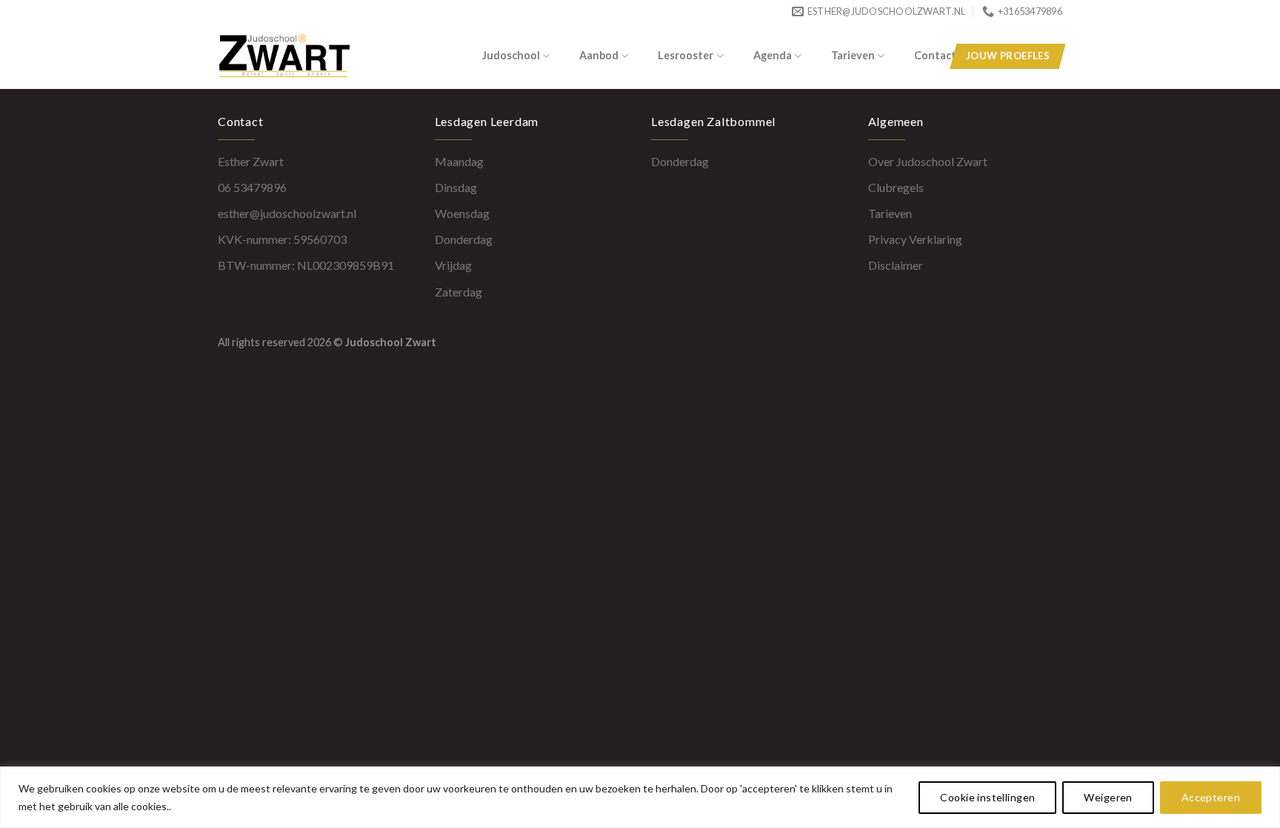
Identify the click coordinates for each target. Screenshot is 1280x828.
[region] (640, 797)
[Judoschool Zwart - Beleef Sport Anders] (309, 55)
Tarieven (853, 55)
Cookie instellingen (987, 797)
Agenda (772, 55)
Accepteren (1210, 797)
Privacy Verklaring (915, 239)
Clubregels (896, 187)
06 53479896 (252, 187)
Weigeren (1108, 797)
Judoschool (511, 55)
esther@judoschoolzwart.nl (287, 213)
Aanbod (599, 55)
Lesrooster (685, 55)
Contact (935, 55)
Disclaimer (895, 265)
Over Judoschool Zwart (927, 161)
